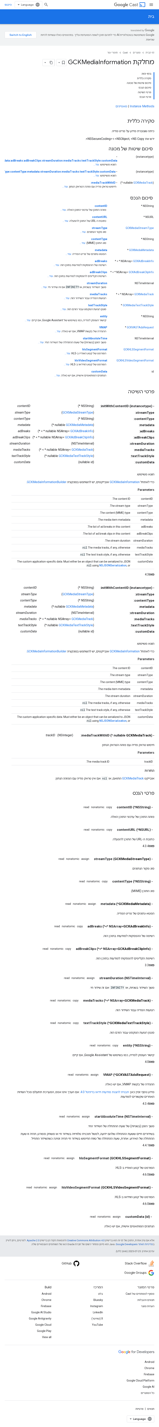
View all (46, 1337)
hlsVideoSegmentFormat (91, 360)
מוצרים (137, 52)
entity (103, 316)
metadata (101, 250)
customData (99, 371)
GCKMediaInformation (125, 482)
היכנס (8, 4)
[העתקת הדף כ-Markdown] (51, 62)
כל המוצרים (147, 1392)
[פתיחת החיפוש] (46, 4)
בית (151, 16)
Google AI (148, 1386)
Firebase (46, 1306)
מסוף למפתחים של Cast (140, 1293)
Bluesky (98, 1299)
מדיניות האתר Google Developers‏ (134, 1244)
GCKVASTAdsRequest (140, 327)
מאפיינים (121, 106)
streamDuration (97, 283)
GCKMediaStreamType (140, 228)
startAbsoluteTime (95, 338)
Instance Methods (142, 106)
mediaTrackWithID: (103, 182)
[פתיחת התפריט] (151, 4)
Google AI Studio (41, 1312)
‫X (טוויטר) (97, 1318)
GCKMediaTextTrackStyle (138, 305)
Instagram (96, 1306)
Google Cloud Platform (140, 1380)
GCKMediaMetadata (141, 250)
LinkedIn (98, 1312)
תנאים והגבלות (145, 1299)
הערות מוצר (147, 1306)
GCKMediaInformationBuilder (46, 482)
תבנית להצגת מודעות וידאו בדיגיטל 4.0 (104, 1092)
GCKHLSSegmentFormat (139, 349)
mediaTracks (98, 294)
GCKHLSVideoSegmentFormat (135, 360)
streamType (99, 228)
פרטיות (139, 1408)
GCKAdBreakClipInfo (141, 272)
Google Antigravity (40, 1318)
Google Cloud (43, 1324)
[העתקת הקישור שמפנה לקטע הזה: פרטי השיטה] (124, 392)
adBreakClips (98, 272)
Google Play (44, 1330)
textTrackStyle (97, 305)
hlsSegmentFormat (94, 349)
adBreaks (101, 261)
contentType (99, 239)
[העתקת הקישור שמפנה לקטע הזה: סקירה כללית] (123, 121)
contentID (101, 205)
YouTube (97, 1324)
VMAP (103, 327)
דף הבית (150, 52)
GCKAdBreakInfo (143, 261)
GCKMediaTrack (143, 182)
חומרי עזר (112, 52)
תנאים (150, 1408)
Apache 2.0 (33, 1240)
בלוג (100, 1293)
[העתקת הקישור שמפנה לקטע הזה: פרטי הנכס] (129, 793)
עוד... (96, 164)
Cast (133, 4)
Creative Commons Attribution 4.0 (86, 1240)
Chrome (46, 1299)
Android (46, 1293)
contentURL (99, 216)
